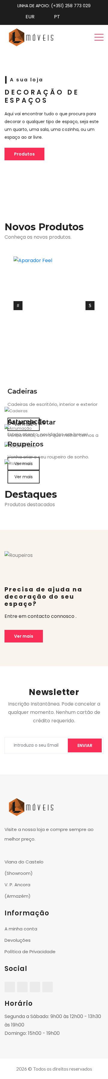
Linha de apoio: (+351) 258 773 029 (54, 6)
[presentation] (18, 305)
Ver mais (23, 477)
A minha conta (20, 929)
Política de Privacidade (30, 951)
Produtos (24, 154)
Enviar (84, 745)
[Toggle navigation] (99, 37)
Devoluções (17, 940)
